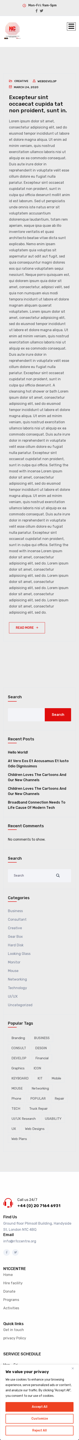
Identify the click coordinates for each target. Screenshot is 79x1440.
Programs (11, 1300)
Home (8, 1275)
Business (15, 911)
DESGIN (41, 1048)
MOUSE (17, 1088)
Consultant (17, 919)
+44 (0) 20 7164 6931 (38, 1205)
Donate (9, 1291)
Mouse (13, 971)
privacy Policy (14, 1338)
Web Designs (35, 1129)
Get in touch (13, 1330)
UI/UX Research (23, 1119)
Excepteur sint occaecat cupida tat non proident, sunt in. (38, 104)
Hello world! (18, 752)
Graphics (18, 1068)
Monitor (14, 962)
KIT (40, 1078)
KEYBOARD (20, 1078)
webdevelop (47, 81)
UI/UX (13, 996)
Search (15, 697)
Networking (17, 979)
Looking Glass (19, 954)
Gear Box (15, 936)
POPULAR (38, 1099)
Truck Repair (38, 1109)
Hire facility (13, 1283)
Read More (25, 628)
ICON (37, 1068)
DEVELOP (18, 1058)
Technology (17, 988)
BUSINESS (42, 1038)
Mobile (56, 1078)
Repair (59, 1099)
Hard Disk (15, 945)
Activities (11, 1308)
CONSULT (18, 1048)
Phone (16, 1099)
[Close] (74, 1368)
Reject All (39, 1430)
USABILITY (53, 1119)
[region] (39, 1402)
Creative (21, 81)
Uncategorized (20, 1005)
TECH (15, 1109)
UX (13, 1129)
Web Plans (19, 1139)
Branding (18, 1038)
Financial (41, 1058)
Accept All (39, 1407)
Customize (39, 1418)
